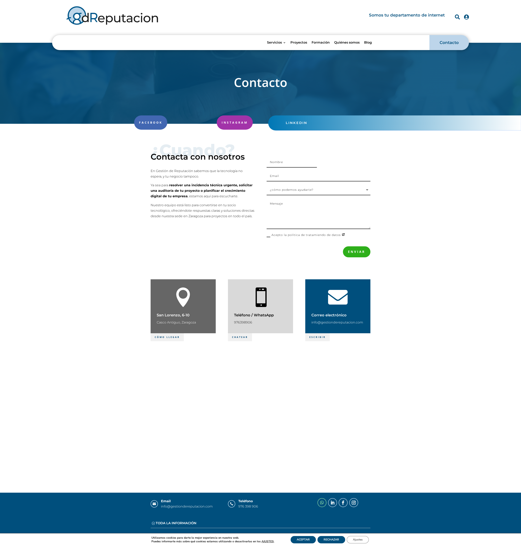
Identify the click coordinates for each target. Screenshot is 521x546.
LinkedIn (296, 123)
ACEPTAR (303, 540)
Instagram (235, 122)
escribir (317, 337)
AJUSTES (268, 541)
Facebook (150, 122)
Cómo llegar (167, 337)
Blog (368, 42)
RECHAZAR (331, 540)
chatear (240, 337)
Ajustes (358, 540)
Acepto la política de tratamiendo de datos (306, 235)
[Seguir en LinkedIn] (332, 502)
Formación (321, 42)
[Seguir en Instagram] (353, 502)
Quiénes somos (347, 42)
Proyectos (298, 42)
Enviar (356, 252)
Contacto (449, 42)
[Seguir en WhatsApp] (321, 502)
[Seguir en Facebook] (343, 502)
